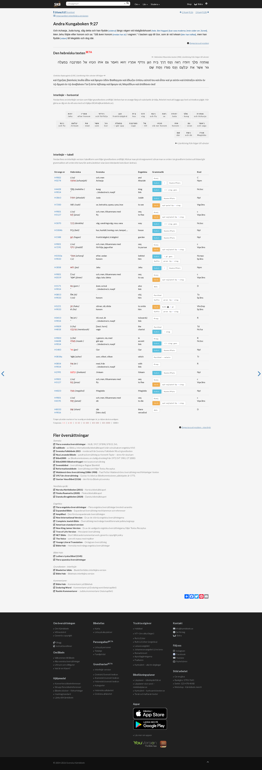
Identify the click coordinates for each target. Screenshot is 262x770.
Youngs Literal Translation (69, 542)
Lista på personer (103, 647)
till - (145, 124)
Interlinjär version (103, 669)
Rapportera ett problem (199, 43)
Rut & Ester (140, 638)
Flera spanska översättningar (70, 559)
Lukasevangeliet (142, 646)
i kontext (65, 12)
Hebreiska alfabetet (104, 690)
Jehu (70, 115)
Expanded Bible (63, 510)
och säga (201, 124)
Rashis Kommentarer (66, 591)
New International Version (68, 517)
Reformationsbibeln (65, 468)
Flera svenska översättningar (70, 444)
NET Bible (60, 535)
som (97, 124)
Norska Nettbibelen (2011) (69, 489)
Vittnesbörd (60, 632)
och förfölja (102, 115)
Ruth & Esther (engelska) (146, 641)
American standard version (69, 524)
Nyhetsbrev (181, 661)
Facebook (181, 654)
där (178, 134)
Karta (97, 628)
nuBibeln (60, 447)
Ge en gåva (180, 676)
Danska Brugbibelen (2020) (69, 496)
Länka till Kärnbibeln (64, 697)
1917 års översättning (66, 475)
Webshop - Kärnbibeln (188, 687)
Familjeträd (100, 654)
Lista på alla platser (103, 632)
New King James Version (68, 528)
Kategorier (100, 685)
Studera (154, 4)
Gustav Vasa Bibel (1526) (68, 479)
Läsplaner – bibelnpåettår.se (148, 680)
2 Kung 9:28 (201, 12)
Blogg (58, 642)
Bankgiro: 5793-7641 (184, 680)
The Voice (60, 538)
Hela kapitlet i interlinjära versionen (72, 15)
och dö (188, 134)
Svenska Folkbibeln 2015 (68, 451)
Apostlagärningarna (143, 656)
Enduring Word (63, 587)
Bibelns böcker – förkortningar (69, 690)
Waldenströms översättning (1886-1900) (76, 472)
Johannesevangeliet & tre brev (149, 649)
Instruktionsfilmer (64, 646)
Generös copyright (63, 635)
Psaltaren (139, 660)
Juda (174, 115)
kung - (185, 115)
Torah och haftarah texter (146, 694)
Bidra (200, 4)
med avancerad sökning (94, 461)
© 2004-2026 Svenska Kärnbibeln (69, 762)
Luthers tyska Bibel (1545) (68, 556)
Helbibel (138, 628)
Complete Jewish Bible (67, 521)
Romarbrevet (141, 653)
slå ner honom (159, 124)
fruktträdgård (120, 115)
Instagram (180, 650)
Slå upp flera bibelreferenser (68, 687)
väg (143, 115)
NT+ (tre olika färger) (144, 633)
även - (189, 124)
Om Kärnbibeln (62, 628)
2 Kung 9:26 (187, 12)
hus (134, 115)
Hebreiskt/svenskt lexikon (107, 681)
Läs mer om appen (143, 735)
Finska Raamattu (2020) (67, 493)
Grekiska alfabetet (103, 694)
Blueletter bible (63, 570)
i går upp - (118, 124)
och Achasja (200, 115)
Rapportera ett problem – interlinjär (196, 427)
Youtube (180, 657)
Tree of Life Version (65, 531)
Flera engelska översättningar (70, 507)
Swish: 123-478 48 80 (185, 683)
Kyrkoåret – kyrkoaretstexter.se (150, 690)
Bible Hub (60, 545)
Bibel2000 (60, 458)
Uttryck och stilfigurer (65, 664)
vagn (133, 124)
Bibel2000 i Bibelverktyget (69, 461)
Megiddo (201, 134)
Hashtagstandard (63, 694)
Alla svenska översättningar (67, 661)
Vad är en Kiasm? (62, 668)
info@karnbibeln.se (184, 628)
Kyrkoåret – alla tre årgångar (148, 664)
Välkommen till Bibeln (64, 657)
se (164, 115)
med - (87, 124)
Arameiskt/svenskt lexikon (107, 678)
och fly (153, 115)
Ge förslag (180, 632)
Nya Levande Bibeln (65, 454)
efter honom (84, 115)
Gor (106, 124)
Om (136, 4)
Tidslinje (98, 650)
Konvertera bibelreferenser (68, 683)
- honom (176, 124)
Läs (144, 4)
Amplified (60, 514)
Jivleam (75, 124)
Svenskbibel (61, 465)
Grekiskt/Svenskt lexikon (106, 674)
